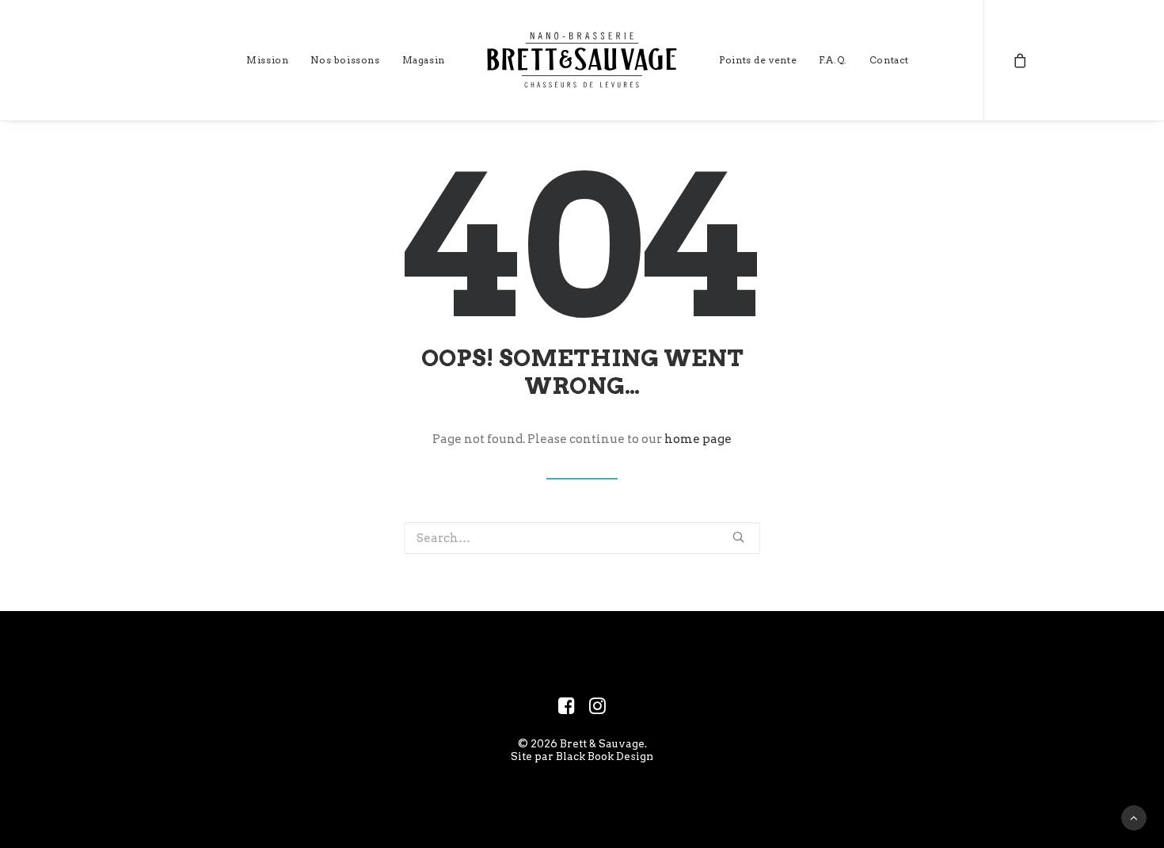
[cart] (1021, 60)
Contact (889, 60)
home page (698, 439)
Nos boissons (344, 60)
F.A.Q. (833, 60)
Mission (267, 60)
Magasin (423, 60)
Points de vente (758, 60)
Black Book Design (604, 756)
